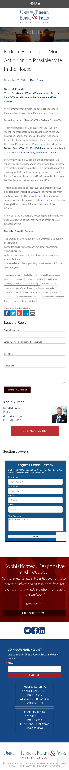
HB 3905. (31, 191)
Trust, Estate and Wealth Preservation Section (32, 93)
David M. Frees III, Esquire (18, 231)
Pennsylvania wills (13, 284)
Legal (20, 766)
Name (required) (12, 329)
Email (11, 663)
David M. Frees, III (13, 407)
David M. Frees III (14, 89)
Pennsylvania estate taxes (28, 297)
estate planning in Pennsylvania (19, 288)
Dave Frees (36, 80)
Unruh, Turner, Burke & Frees (34, 16)
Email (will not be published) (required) (23, 341)
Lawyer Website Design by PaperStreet (42, 766)
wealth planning (31, 284)
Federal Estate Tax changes (36, 292)
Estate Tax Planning (35, 279)
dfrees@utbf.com (12, 415)
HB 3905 (55, 292)
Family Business (53, 279)
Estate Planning (30, 275)
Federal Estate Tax (13, 292)
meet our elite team (34, 613)
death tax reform (13, 275)
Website (8, 353)
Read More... (34, 604)
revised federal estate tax (24, 301)
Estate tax (19, 279)
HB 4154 (9, 297)
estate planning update (46, 288)
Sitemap (12, 766)
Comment (9, 365)
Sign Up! (34, 675)
